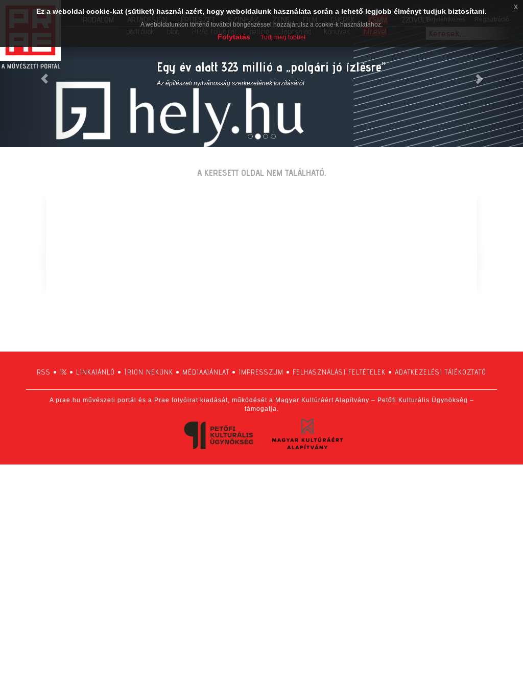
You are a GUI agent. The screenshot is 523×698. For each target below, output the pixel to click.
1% (63, 372)
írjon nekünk (148, 372)
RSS (44, 372)
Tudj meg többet (282, 37)
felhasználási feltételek (339, 372)
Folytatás (234, 37)
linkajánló (95, 372)
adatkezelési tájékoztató (440, 372)
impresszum (261, 372)
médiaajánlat (205, 372)
